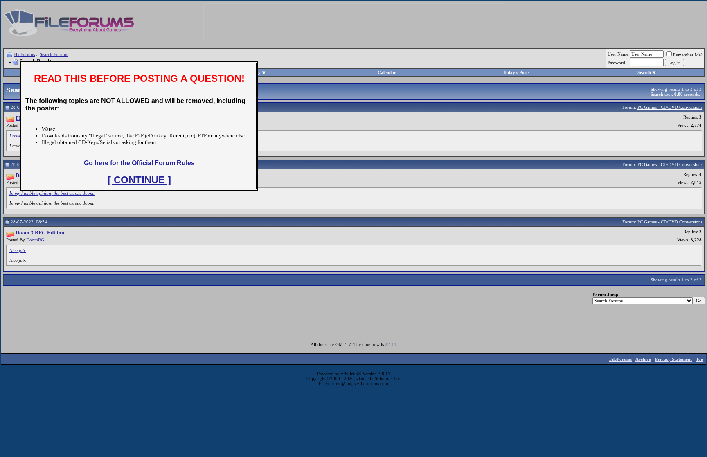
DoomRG (35, 239)
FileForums (24, 54)
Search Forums (54, 54)
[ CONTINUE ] (139, 179)
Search (644, 72)
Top (699, 359)
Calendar (387, 72)
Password (616, 62)
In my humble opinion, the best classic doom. (52, 193)
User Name (618, 54)
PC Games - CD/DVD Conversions (669, 107)
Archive (643, 359)
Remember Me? (688, 54)
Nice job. (17, 250)
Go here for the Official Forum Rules (139, 163)
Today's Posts (516, 72)
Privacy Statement (673, 359)
